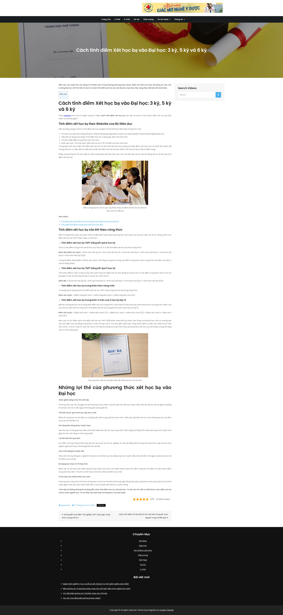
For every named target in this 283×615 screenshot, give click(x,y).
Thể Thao (143, 560)
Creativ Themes (167, 610)
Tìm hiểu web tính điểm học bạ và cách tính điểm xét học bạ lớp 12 (90, 221)
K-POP (127, 19)
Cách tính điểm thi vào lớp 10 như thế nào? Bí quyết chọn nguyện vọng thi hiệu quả (143, 516)
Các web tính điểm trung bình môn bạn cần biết (82, 224)
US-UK (136, 19)
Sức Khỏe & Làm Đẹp (143, 550)
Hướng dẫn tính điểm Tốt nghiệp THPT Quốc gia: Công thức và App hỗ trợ (86, 516)
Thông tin (178, 19)
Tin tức (143, 564)
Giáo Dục (101, 505)
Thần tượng (148, 19)
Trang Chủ (106, 19)
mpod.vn (67, 115)
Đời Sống (143, 541)
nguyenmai (65, 505)
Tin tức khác (162, 19)
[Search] (218, 95)
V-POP (117, 19)
